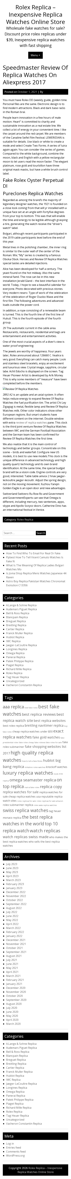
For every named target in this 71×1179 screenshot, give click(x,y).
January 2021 (14, 984)
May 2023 (12, 872)
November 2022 (16, 896)
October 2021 (14, 948)
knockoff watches (56, 767)
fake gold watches (46, 737)
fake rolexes (40, 742)
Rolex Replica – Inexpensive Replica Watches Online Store (35, 14)
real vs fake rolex (31, 787)
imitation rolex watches (35, 767)
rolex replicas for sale (26, 801)
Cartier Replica (15, 629)
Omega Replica (15, 653)
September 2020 (16, 1000)
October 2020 (14, 996)
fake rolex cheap (26, 742)
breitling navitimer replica (44, 725)
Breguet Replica (16, 621)
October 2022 (14, 900)
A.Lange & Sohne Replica (21, 605)
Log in (10, 1143)
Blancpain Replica (17, 617)
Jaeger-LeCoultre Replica (21, 645)
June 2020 (12, 1012)
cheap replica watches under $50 (32, 731)
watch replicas (45, 830)
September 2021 (16, 952)
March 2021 (13, 976)
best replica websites (50, 720)
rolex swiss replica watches (45, 805)
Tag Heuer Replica (17, 677)
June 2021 (12, 964)
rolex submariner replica (18, 805)
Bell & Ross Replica (17, 613)
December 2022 (15, 892)
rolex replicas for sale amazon (50, 801)
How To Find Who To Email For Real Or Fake (33, 553)
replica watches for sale (21, 792)
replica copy (51, 786)
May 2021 (12, 968)
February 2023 (15, 884)
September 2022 (16, 904)
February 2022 (15, 932)
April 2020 (12, 1020)
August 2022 (14, 908)
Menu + (35, 55)
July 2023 (11, 864)
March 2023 (13, 880)
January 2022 (14, 936)
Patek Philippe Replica (19, 661)
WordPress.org (15, 1155)
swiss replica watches (25, 810)
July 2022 (11, 912)
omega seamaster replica (33, 780)
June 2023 (12, 868)
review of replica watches (31, 422)
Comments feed (16, 1151)
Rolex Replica (25, 519)
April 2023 (12, 876)
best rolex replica (13, 725)
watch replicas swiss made (26, 836)
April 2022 (12, 924)
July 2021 (11, 960)
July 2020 (11, 1008)
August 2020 (14, 1004)
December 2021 (15, 940)
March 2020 (13, 1024)
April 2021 (12, 972)
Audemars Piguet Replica (21, 609)
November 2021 (16, 944)
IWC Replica (13, 641)
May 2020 (12, 1016)
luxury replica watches (28, 772)
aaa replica (13, 707)
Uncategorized (15, 681)
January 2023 (14, 888)
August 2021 (14, 956)
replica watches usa (29, 796)
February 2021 (15, 980)
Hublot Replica (15, 637)
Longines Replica (16, 649)
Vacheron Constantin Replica (24, 685)
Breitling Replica (16, 625)
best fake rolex (31, 708)
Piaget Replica (14, 665)
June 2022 (12, 916)
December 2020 (15, 988)
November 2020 (16, 992)
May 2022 (12, 920)
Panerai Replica (15, 657)
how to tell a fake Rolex (32, 761)
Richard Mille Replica (18, 669)
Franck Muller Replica (19, 633)
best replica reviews (39, 714)
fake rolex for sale (54, 742)
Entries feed (13, 1147)
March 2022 (13, 928)
